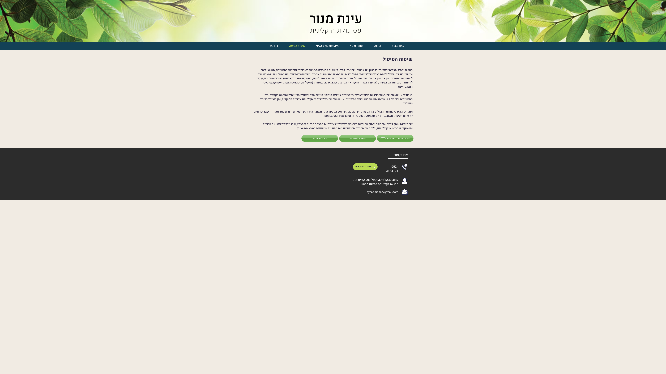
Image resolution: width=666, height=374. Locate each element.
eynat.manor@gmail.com (382, 192)
